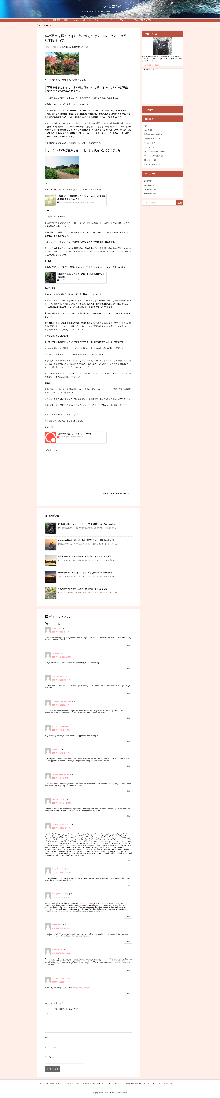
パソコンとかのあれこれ (154, 151)
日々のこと (150, 160)
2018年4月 (149, 185)
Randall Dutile (57, 950)
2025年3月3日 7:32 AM (61, 928)
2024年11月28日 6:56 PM (61, 828)
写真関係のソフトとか (153, 139)
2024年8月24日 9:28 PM (61, 657)
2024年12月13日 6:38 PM (61, 872)
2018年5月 (149, 181)
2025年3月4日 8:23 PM (61, 953)
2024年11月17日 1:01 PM (61, 803)
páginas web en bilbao (60, 774)
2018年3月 (150, 189)
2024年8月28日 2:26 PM (61, 705)
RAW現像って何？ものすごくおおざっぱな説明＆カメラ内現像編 (85, 572)
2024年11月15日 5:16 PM (61, 778)
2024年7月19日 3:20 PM (61, 632)
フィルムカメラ (151, 147)
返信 (128, 645)
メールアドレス (50, 1047)
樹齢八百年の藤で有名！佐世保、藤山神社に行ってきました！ (83, 588)
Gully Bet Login (57, 869)
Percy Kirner (57, 925)
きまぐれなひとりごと (153, 164)
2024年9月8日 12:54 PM (61, 753)
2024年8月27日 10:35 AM (61, 680)
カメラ (70, 47)
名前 (46, 1037)
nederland (55, 653)
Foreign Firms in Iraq (60, 894)
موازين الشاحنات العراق (60, 824)
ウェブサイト (49, 1057)
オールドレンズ (151, 143)
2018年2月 (150, 194)
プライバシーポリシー (164, 1083)
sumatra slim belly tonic (61, 726)
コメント (48, 1013)
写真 (49, 25)
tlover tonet (56, 628)
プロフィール (49, 1083)
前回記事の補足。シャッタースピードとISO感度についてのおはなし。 (87, 524)
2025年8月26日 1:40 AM (61, 982)
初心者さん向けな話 (81, 47)
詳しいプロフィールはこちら (152, 65)
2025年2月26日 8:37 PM (61, 897)
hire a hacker (57, 676)
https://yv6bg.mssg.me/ (61, 978)
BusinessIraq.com (85, 903)
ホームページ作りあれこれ (155, 156)
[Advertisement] (88, 468)
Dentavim (55, 749)
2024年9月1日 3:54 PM (61, 730)
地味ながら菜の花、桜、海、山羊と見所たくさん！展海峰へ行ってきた (87, 540)
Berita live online (58, 799)
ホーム (41, 25)
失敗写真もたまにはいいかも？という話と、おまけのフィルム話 (84, 556)
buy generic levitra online (61, 701)
